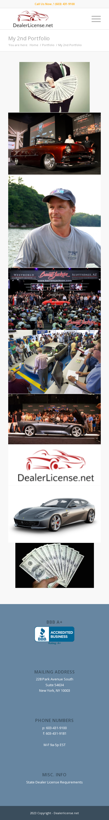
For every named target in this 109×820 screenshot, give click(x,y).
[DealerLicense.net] (45, 18)
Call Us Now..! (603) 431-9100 (55, 4)
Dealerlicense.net (66, 813)
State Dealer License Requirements (54, 782)
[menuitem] (93, 18)
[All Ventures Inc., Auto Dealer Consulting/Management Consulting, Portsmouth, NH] (54, 636)
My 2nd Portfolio (29, 38)
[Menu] (93, 18)
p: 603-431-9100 (54, 727)
